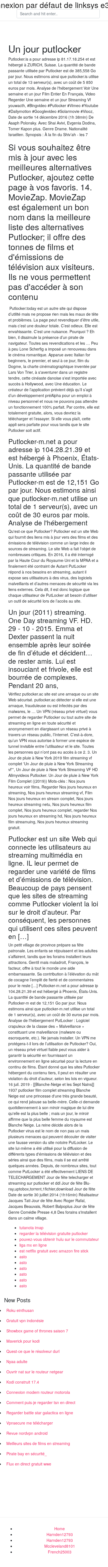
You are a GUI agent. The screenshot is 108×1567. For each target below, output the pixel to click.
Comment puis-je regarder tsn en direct (40, 1402)
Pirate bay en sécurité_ (26, 1453)
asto (23, 1256)
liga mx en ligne (33, 1245)
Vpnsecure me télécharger (29, 1423)
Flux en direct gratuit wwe (28, 1464)
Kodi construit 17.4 (22, 1382)
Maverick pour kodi (23, 1341)
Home (59, 1528)
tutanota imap (31, 1227)
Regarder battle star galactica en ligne (39, 1412)
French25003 (59, 1552)
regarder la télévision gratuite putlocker (53, 1233)
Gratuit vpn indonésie (25, 1320)
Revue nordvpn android (27, 1433)
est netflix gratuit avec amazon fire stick (53, 1251)
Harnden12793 (60, 1534)
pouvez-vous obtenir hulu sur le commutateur (59, 1239)
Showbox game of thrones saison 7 (37, 1330)
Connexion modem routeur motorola (38, 1392)
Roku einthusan (20, 1310)
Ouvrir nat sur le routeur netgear (34, 1371)
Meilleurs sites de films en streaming (38, 1443)
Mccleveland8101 (59, 1546)
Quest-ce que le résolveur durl (33, 1351)
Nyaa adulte (16, 1361)
